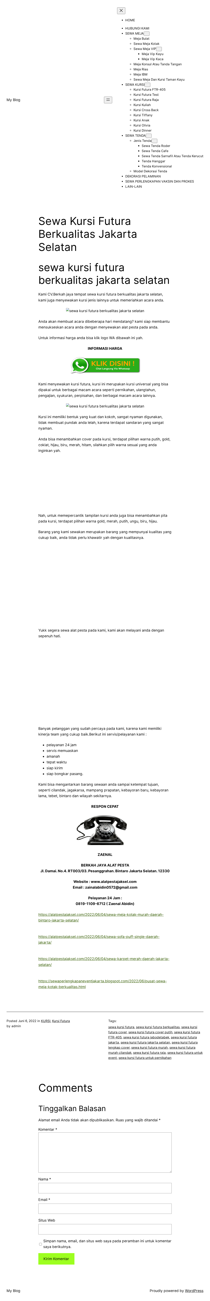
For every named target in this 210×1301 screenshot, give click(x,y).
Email (44, 1199)
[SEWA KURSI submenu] (147, 85)
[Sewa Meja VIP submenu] (159, 49)
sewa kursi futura (121, 1027)
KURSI (45, 1021)
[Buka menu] (108, 100)
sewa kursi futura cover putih (150, 1032)
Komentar (47, 1129)
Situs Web (46, 1220)
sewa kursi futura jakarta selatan (145, 1042)
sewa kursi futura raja (149, 1053)
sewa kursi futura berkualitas (158, 1027)
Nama (44, 1179)
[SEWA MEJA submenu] (147, 34)
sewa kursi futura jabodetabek (146, 1037)
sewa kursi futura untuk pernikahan (145, 1058)
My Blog (13, 100)
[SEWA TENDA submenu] (149, 136)
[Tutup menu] (121, 10)
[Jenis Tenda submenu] (154, 141)
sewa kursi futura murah (149, 1047)
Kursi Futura (61, 1021)
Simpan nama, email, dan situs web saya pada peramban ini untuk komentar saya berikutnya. (107, 1244)
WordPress (194, 1291)
